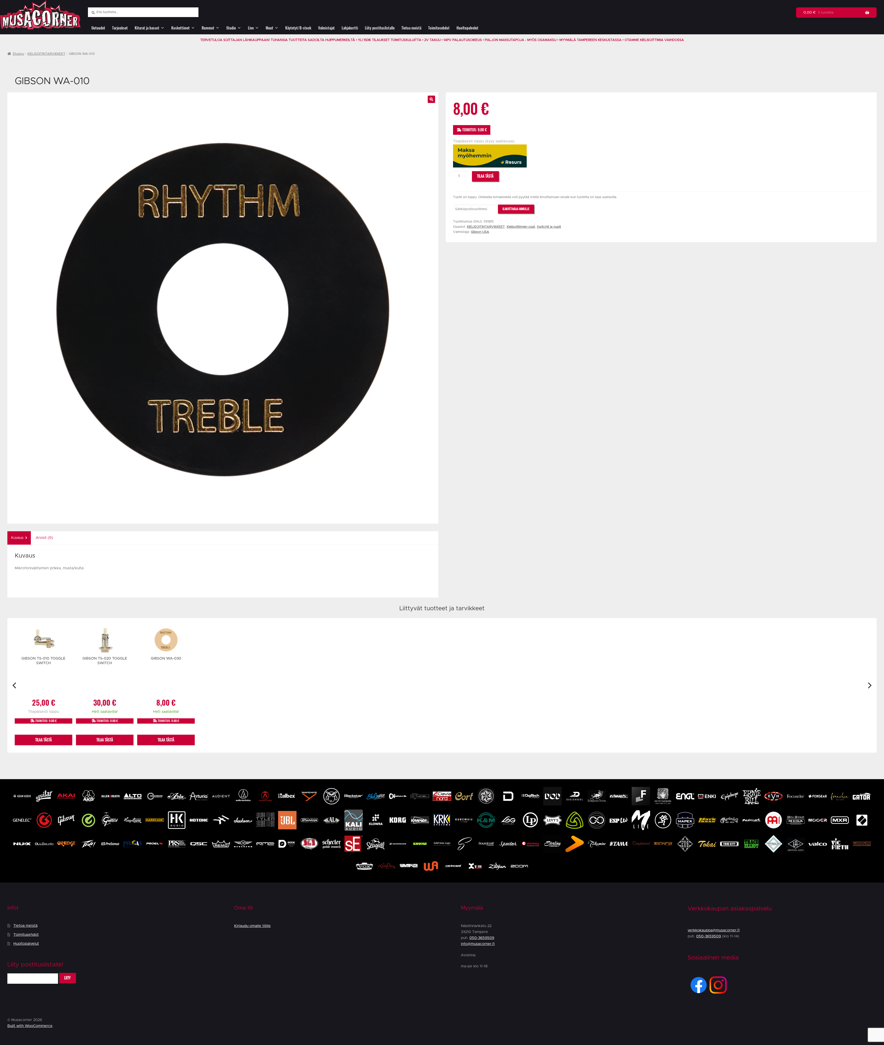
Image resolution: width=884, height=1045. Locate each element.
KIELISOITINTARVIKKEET (46, 54)
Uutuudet (98, 28)
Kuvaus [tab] (17, 538)
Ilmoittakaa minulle (516, 209)
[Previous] (15, 685)
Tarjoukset (120, 28)
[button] (431, 99)
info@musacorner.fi (478, 944)
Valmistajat (326, 28)
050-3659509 (481, 938)
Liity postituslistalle (380, 28)
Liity (67, 977)
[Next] (869, 685)
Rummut (208, 28)
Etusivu (18, 54)
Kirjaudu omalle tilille (252, 926)
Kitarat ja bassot (147, 28)
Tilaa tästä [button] (43, 739)
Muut (269, 28)
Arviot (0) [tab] (44, 538)
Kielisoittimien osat (521, 227)
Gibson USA (480, 232)
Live (251, 28)
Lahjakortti (350, 28)
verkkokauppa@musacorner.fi (714, 930)
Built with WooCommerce (29, 1026)
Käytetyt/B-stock (298, 28)
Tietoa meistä (411, 28)
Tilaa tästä (485, 176)
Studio (231, 28)
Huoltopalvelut (467, 28)
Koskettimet (180, 28)
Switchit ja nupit (549, 227)
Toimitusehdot (439, 28)
